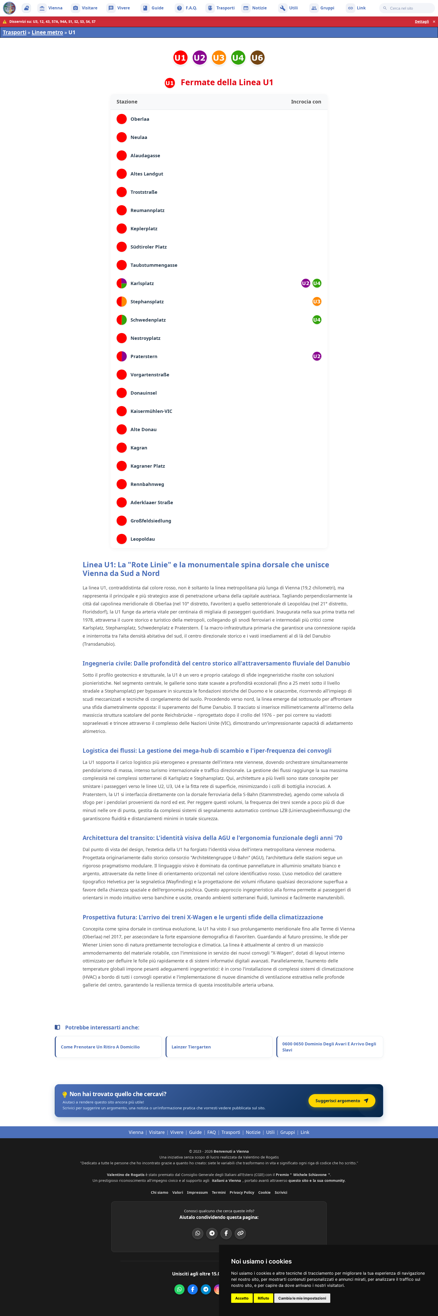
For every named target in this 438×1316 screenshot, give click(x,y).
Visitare (157, 1132)
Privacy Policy (242, 1192)
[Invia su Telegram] (211, 1233)
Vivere (177, 1132)
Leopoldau (143, 539)
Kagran (139, 447)
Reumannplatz (148, 210)
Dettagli (422, 21)
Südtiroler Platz (149, 246)
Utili (270, 1132)
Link (305, 1132)
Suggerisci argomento (338, 1100)
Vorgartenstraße (150, 374)
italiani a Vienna (226, 1180)
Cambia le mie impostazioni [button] (302, 1298)
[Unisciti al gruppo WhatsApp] (179, 1289)
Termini (219, 1192)
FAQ (211, 1132)
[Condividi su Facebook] (226, 1233)
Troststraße (144, 192)
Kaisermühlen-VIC (151, 411)
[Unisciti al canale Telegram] (206, 1289)
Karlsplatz (142, 283)
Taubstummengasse (154, 265)
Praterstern (144, 356)
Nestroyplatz (145, 338)
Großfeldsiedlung (151, 520)
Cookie (264, 1192)
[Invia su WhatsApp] (197, 1233)
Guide (195, 1132)
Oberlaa (140, 119)
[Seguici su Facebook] (193, 1289)
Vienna (136, 1132)
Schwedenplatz (148, 320)
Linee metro (47, 32)
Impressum (197, 1192)
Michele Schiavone (310, 1174)
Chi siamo (159, 1192)
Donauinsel (144, 393)
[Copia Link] (240, 1233)
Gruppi (287, 1132)
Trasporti (14, 32)
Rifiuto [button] (263, 1298)
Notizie (253, 1132)
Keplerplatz (144, 228)
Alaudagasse (145, 155)
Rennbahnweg (147, 484)
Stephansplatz (147, 301)
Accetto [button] (242, 1298)
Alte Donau (144, 429)
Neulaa (139, 137)
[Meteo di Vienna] (26, 8)
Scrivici (281, 1192)
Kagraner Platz (148, 466)
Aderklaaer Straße (152, 502)
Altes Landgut (147, 173)
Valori (177, 1192)
